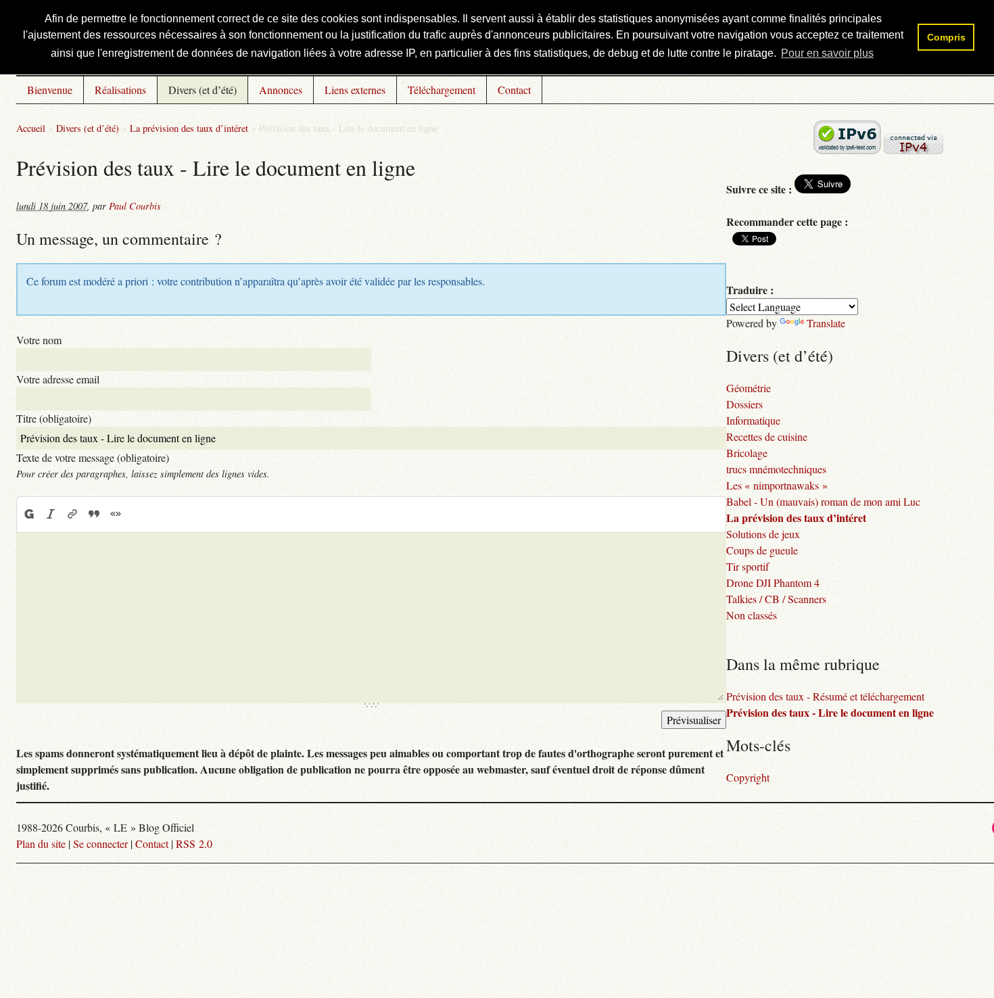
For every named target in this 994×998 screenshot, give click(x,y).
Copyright (748, 777)
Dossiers (744, 404)
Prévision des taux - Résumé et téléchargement (825, 696)
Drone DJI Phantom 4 (773, 582)
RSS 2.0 (194, 843)
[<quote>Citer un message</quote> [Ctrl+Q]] (94, 514)
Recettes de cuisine (766, 436)
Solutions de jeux (763, 534)
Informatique (753, 420)
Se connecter (100, 843)
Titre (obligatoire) (53, 418)
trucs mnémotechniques (776, 469)
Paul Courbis (135, 205)
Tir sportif (747, 566)
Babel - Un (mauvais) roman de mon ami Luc (823, 501)
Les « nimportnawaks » (777, 485)
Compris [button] (946, 37)
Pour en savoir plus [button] (827, 53)
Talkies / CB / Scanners (776, 599)
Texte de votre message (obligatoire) (92, 457)
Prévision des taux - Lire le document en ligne (830, 712)
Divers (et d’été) (202, 89)
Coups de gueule (762, 550)
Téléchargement (441, 89)
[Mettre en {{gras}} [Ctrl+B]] (28, 514)
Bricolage (746, 453)
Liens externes (355, 89)
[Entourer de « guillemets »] (115, 514)
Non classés (751, 615)
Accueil (30, 128)
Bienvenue (49, 89)
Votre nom (39, 340)
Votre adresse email (57, 379)
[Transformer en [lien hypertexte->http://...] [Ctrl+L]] (72, 514)
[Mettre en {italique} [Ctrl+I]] (51, 514)
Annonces (280, 89)
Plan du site (41, 843)
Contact (514, 89)
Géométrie (748, 388)
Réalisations (120, 89)
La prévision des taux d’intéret (189, 128)
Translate (826, 323)
